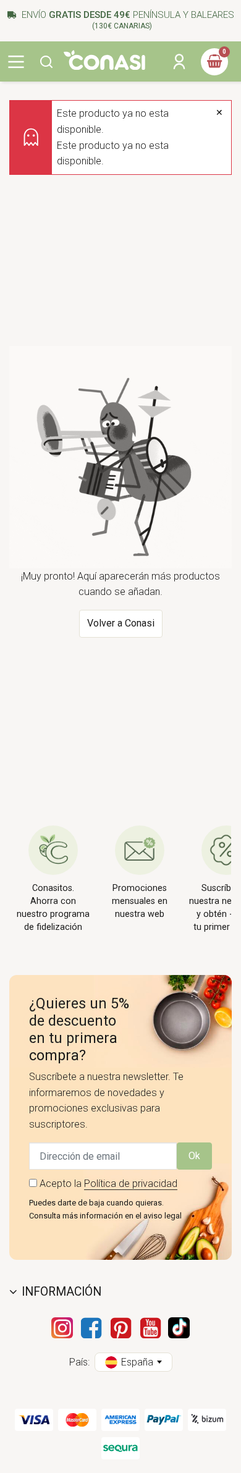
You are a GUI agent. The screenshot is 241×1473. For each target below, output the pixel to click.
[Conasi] (104, 60)
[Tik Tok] (179, 1327)
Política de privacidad (130, 1183)
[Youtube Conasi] (150, 1328)
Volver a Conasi (120, 623)
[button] (46, 62)
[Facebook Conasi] (91, 1328)
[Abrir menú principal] (16, 62)
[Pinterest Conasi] (120, 1328)
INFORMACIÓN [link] (61, 1292)
